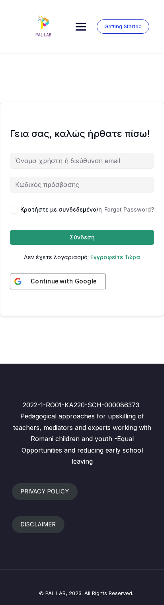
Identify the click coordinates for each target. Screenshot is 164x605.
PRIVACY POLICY (44, 491)
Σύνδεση (82, 237)
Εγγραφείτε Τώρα (115, 257)
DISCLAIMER (38, 524)
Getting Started (123, 26)
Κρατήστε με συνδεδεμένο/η (61, 209)
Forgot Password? (129, 209)
